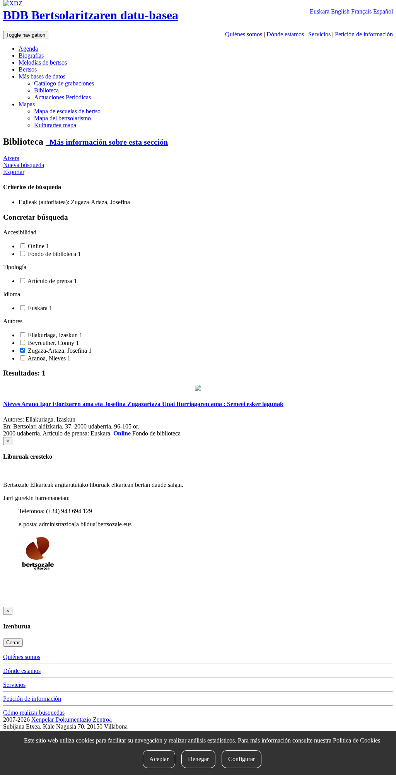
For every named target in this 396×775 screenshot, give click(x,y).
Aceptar (159, 759)
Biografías (31, 55)
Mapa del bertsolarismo (62, 118)
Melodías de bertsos (43, 62)
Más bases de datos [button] (42, 76)
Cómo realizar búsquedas (34, 712)
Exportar (13, 172)
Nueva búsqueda (23, 165)
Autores (12, 321)
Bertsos (28, 69)
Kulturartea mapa (55, 125)
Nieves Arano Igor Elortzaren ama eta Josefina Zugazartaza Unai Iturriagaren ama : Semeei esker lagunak (143, 404)
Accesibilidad (19, 232)
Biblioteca (46, 90)
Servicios (319, 34)
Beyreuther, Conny (52, 343)
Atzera (11, 158)
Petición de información (364, 34)
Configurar (241, 759)
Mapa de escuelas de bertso (67, 111)
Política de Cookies (356, 740)
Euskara (319, 11)
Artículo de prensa (51, 281)
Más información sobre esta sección (107, 142)
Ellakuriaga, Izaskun (54, 335)
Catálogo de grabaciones (64, 83)
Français (361, 11)
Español (383, 11)
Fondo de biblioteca (53, 254)
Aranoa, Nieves (48, 358)
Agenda (28, 48)
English (340, 11)
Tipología (14, 267)
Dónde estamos (285, 34)
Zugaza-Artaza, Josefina (59, 350)
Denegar (198, 759)
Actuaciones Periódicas (62, 97)
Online (37, 246)
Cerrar (13, 642)
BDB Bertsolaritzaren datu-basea (90, 15)
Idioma (11, 294)
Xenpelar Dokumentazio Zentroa (71, 719)
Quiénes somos (243, 34)
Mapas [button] (27, 104)
